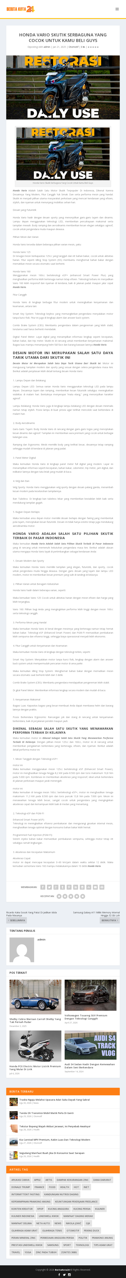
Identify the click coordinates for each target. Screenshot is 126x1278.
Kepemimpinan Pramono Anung (30, 1201)
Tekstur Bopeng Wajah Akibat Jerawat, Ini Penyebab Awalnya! (54, 1126)
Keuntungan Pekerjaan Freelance (76, 1201)
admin (47, 46)
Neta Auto (43, 1223)
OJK (88, 1223)
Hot (76, 1187)
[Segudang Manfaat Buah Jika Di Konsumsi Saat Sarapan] (14, 1155)
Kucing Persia (82, 1208)
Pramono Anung (102, 1237)
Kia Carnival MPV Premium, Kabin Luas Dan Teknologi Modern (54, 1139)
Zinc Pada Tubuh (46, 1252)
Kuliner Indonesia (22, 1216)
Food (52, 1187)
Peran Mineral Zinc (23, 1237)
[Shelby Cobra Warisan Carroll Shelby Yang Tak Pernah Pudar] (35, 997)
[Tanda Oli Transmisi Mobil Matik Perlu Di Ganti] (14, 1115)
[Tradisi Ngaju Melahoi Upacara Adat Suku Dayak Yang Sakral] (14, 1102)
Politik (83, 1237)
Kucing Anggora (58, 1208)
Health (36, 1129)
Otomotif (73, 46)
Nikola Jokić (73, 1223)
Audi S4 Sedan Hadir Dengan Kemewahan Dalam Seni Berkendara (90, 1066)
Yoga (28, 1252)
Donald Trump (20, 1187)
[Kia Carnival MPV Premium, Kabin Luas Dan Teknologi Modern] (14, 1142)
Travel (15, 1252)
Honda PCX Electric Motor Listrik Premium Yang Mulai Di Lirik (35, 1068)
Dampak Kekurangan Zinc (73, 1179)
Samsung (53, 1245)
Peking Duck (91, 1230)
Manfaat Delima (21, 1223)
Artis (48, 1179)
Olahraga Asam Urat (24, 1230)
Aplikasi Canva (20, 1179)
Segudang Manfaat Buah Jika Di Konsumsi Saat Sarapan (51, 1153)
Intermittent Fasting (25, 1194)
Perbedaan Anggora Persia (57, 1237)
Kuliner (100, 1208)
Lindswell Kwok (49, 1216)
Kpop (40, 1208)
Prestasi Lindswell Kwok (26, 1245)
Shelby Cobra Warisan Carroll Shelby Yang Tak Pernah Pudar (35, 1020)
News (36, 1103)
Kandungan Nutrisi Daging (61, 1194)
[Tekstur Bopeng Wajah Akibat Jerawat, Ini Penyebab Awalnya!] (14, 1128)
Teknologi (82, 1245)
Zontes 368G (69, 1252)
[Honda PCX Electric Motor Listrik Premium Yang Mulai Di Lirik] (35, 1046)
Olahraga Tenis (52, 1230)
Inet (86, 1187)
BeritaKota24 (62, 1269)
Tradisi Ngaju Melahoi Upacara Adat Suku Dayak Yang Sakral (54, 1099)
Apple (37, 1179)
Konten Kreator (22, 1208)
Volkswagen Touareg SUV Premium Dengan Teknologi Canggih (86, 1017)
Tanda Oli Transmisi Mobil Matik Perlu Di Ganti (46, 1113)
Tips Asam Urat (103, 1245)
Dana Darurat (102, 1179)
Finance (39, 1187)
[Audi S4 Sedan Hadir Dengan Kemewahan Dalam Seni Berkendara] (90, 1045)
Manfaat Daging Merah (78, 1216)
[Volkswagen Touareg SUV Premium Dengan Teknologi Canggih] (90, 995)
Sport (67, 1245)
